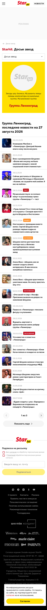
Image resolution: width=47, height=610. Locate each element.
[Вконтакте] (23, 490)
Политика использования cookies (23, 506)
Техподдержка (23, 513)
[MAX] (13, 490)
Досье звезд (10, 44)
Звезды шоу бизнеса (15, 93)
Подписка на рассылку (14, 448)
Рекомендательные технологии (23, 509)
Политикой (11, 455)
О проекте (12, 495)
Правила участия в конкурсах (23, 499)
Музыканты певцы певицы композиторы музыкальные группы (24, 96)
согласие (13, 452)
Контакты (24, 495)
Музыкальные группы (27, 99)
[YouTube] (34, 490)
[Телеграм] (18, 490)
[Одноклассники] (29, 490)
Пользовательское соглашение (23, 502)
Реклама (35, 495)
